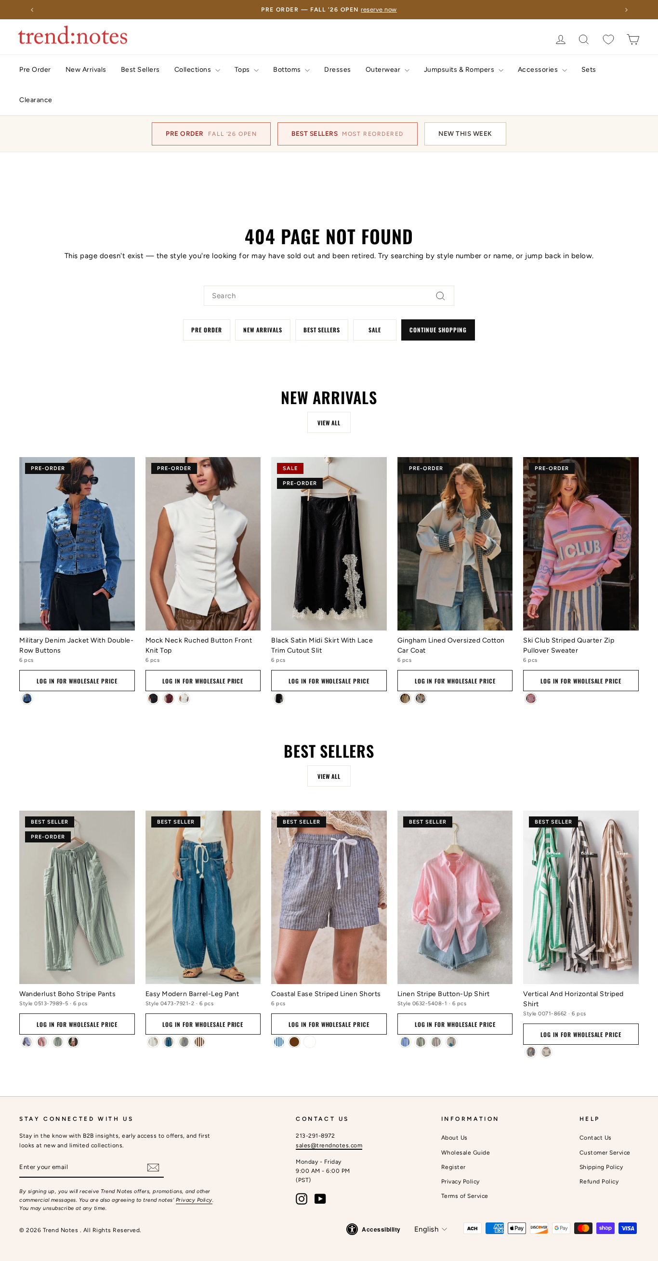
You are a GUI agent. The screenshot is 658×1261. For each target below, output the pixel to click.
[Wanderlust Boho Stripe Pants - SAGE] (58, 1042)
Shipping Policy (601, 1167)
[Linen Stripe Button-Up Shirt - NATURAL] (451, 1042)
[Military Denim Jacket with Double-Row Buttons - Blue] (27, 698)
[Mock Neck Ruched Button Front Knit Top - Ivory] (184, 698)
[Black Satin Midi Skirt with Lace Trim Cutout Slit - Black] (279, 698)
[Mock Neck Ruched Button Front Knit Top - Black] (153, 698)
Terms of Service (464, 1196)
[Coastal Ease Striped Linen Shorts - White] (310, 1042)
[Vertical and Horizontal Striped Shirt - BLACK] (531, 1052)
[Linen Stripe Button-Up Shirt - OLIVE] (420, 1042)
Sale (374, 330)
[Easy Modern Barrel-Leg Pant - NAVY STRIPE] (184, 1042)
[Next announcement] (626, 9)
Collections (193, 70)
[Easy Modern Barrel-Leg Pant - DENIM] (168, 1042)
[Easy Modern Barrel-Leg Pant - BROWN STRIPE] (199, 1042)
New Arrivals (86, 70)
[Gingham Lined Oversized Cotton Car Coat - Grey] (420, 698)
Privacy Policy (194, 1200)
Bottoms (288, 70)
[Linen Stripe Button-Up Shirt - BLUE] (405, 1042)
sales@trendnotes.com (329, 1145)
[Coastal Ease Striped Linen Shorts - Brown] (294, 1042)
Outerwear (384, 70)
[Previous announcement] (31, 9)
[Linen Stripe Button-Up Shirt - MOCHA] (436, 1042)
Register (453, 1167)
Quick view (77, 617)
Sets (588, 70)
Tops (243, 70)
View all (329, 423)
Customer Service (605, 1152)
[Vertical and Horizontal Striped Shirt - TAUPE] (546, 1052)
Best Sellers (140, 70)
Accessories (539, 70)
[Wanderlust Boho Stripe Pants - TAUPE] (73, 1042)
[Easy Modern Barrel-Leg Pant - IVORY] (153, 1042)
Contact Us (595, 1137)
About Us (454, 1137)
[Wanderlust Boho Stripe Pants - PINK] (42, 1042)
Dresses (337, 70)
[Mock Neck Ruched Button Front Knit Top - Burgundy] (168, 698)
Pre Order (35, 70)
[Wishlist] (608, 39)
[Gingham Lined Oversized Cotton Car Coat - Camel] (405, 698)
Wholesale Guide (465, 1152)
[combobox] (329, 296)
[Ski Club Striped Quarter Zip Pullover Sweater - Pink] (531, 698)
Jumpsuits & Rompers (460, 70)
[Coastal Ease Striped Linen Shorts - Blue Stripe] (279, 1042)
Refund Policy (599, 1181)
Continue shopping (437, 330)
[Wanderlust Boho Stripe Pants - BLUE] (27, 1042)
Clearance (36, 100)
